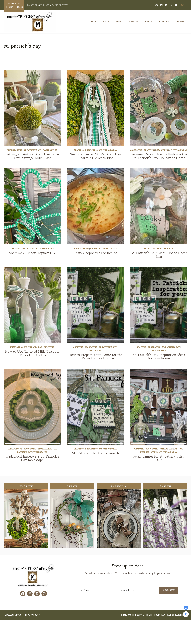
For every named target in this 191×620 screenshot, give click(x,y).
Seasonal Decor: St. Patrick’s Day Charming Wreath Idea (95, 156)
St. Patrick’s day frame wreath (95, 453)
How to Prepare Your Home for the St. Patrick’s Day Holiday (95, 356)
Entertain (163, 21)
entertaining (14, 150)
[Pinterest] (171, 5)
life (171, 449)
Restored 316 (181, 615)
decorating (91, 150)
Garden (179, 21)
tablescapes (50, 150)
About (107, 21)
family (163, 449)
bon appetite (15, 449)
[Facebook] (156, 5)
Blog (119, 21)
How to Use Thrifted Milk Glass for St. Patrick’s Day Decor (32, 353)
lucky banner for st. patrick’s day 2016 (158, 458)
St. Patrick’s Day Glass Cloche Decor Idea (159, 254)
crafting (79, 150)
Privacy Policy (32, 615)
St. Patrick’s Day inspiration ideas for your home (159, 356)
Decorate (132, 21)
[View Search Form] (182, 5)
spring (154, 452)
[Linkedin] (166, 5)
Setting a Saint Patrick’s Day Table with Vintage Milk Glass (32, 156)
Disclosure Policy (14, 615)
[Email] (176, 5)
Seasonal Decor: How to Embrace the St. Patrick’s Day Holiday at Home (158, 156)
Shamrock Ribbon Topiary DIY (32, 252)
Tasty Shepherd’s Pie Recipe (95, 252)
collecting (136, 150)
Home (94, 21)
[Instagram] (161, 5)
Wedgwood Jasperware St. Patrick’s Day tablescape (32, 458)
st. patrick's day (33, 150)
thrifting (49, 347)
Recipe (93, 248)
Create (148, 21)
